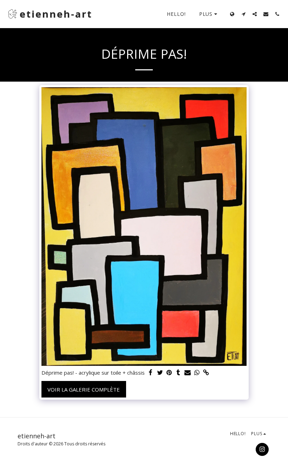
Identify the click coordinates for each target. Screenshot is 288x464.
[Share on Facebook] (150, 372)
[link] (206, 372)
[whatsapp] (197, 372)
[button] (243, 14)
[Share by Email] (187, 372)
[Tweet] (160, 372)
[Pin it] (169, 372)
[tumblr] (178, 372)
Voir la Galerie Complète (83, 389)
